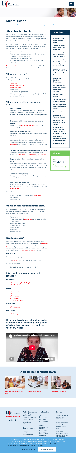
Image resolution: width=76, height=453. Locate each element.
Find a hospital (43, 418)
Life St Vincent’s (15, 307)
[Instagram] (12, 420)
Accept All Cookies (46, 449)
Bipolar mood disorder (17, 85)
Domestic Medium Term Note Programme (62, 436)
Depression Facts (58, 112)
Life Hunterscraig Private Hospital (20, 283)
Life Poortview (41, 155)
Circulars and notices (61, 430)
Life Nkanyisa (42, 432)
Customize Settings (27, 449)
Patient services (29, 25)
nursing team (28, 219)
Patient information (17, 25)
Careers (59, 412)
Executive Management (62, 433)
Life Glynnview (32, 155)
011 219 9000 (15, 417)
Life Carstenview (15, 294)
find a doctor (25, 250)
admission (13, 144)
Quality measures (29, 428)
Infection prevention (28, 419)
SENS (57, 428)
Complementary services (42, 25)
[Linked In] (9, 420)
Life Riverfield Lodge (16, 300)
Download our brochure (13, 66)
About (41, 425)
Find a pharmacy (43, 421)
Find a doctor (42, 419)
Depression (13, 83)
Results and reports (61, 426)
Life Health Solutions (44, 434)
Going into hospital (27, 414)
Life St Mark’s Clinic (16, 285)
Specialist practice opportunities (60, 418)
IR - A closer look (60, 424)
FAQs (24, 424)
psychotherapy (38, 195)
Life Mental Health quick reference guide (59, 40)
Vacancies (59, 414)
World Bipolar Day (58, 143)
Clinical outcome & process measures (28, 433)
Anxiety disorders (15, 87)
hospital (32, 250)
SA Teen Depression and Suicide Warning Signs (59, 106)
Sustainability (42, 435)
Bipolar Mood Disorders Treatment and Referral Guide (60, 138)
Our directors (59, 431)
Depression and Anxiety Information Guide (59, 122)
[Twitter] (15, 420)
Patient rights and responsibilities (27, 421)
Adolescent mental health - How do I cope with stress (59, 54)
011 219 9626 (59, 162)
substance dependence (27, 125)
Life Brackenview (22, 155)
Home (8, 25)
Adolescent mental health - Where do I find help (59, 47)
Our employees (43, 430)
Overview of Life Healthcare (43, 428)
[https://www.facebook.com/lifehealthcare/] (7, 420)
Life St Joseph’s (15, 314)
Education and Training (62, 415)
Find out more (14, 188)
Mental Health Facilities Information (57, 80)
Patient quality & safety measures (29, 430)
